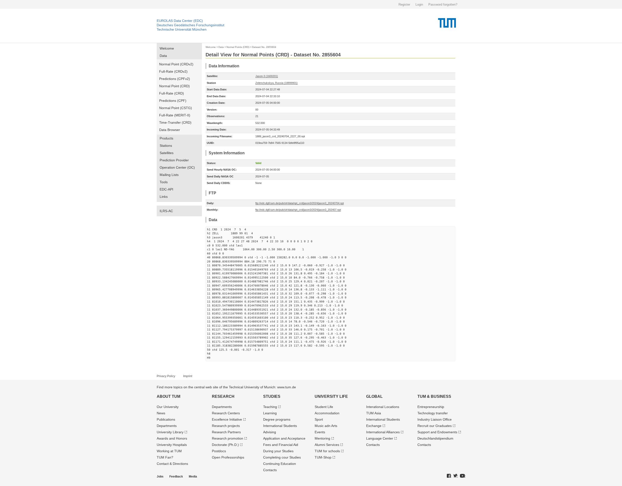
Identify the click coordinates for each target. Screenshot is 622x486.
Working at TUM (169, 451)
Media (193, 476)
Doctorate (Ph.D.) (225, 445)
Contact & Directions (172, 464)
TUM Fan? (165, 457)
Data (163, 56)
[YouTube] (462, 476)
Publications (166, 419)
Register (404, 4)
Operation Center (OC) (177, 167)
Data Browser (169, 130)
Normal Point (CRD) (174, 86)
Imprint (187, 376)
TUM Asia (373, 413)
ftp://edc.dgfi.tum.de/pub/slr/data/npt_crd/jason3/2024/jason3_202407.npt (298, 209)
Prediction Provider (174, 160)
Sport (319, 419)
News (161, 413)
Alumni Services (327, 445)
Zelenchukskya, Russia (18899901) (276, 82)
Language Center (379, 438)
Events (320, 432)
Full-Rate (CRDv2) (173, 71)
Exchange (373, 426)
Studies (271, 396)
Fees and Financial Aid (280, 445)
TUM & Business (434, 396)
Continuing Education (279, 464)
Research (223, 396)
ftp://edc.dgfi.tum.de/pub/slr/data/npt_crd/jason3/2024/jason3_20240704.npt (299, 203)
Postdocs (219, 451)
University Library (170, 432)
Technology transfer (432, 413)
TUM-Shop (323, 457)
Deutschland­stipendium (435, 438)
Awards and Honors (172, 438)
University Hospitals (172, 445)
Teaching (270, 407)
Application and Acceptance (284, 438)
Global (374, 396)
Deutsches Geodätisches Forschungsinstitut (190, 25)
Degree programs (276, 419)
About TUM (168, 396)
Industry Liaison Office (434, 419)
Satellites (166, 153)
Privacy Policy (166, 376)
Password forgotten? (442, 4)
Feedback (176, 476)
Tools (164, 182)
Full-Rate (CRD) (171, 93)
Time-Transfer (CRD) (175, 122)
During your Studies (278, 451)
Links (164, 197)
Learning (270, 413)
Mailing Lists (169, 175)
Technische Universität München (182, 29)
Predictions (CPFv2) (174, 79)
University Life (331, 396)
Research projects (226, 426)
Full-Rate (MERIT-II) (174, 115)
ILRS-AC (166, 211)
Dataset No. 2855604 (264, 47)
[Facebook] (449, 476)
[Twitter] (455, 476)
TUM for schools (327, 451)
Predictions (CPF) (172, 101)
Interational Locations (382, 407)
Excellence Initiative (227, 419)
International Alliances (383, 432)
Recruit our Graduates (434, 426)
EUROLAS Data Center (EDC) (180, 21)
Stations (166, 146)
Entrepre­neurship (430, 407)
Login (419, 4)
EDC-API (166, 189)
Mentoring (322, 438)
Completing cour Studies (282, 457)
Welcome (167, 48)
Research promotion (227, 438)
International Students (280, 426)
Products (166, 138)
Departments (167, 426)
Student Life (324, 407)
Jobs (160, 476)
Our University (168, 407)
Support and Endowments (437, 432)
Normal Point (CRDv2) (176, 64)
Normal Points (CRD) (237, 47)
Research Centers (226, 413)
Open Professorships (228, 457)
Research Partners (226, 432)
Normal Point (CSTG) (175, 108)
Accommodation (327, 413)
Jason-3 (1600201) (266, 76)
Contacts (270, 470)
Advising (269, 432)
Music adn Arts (326, 426)
